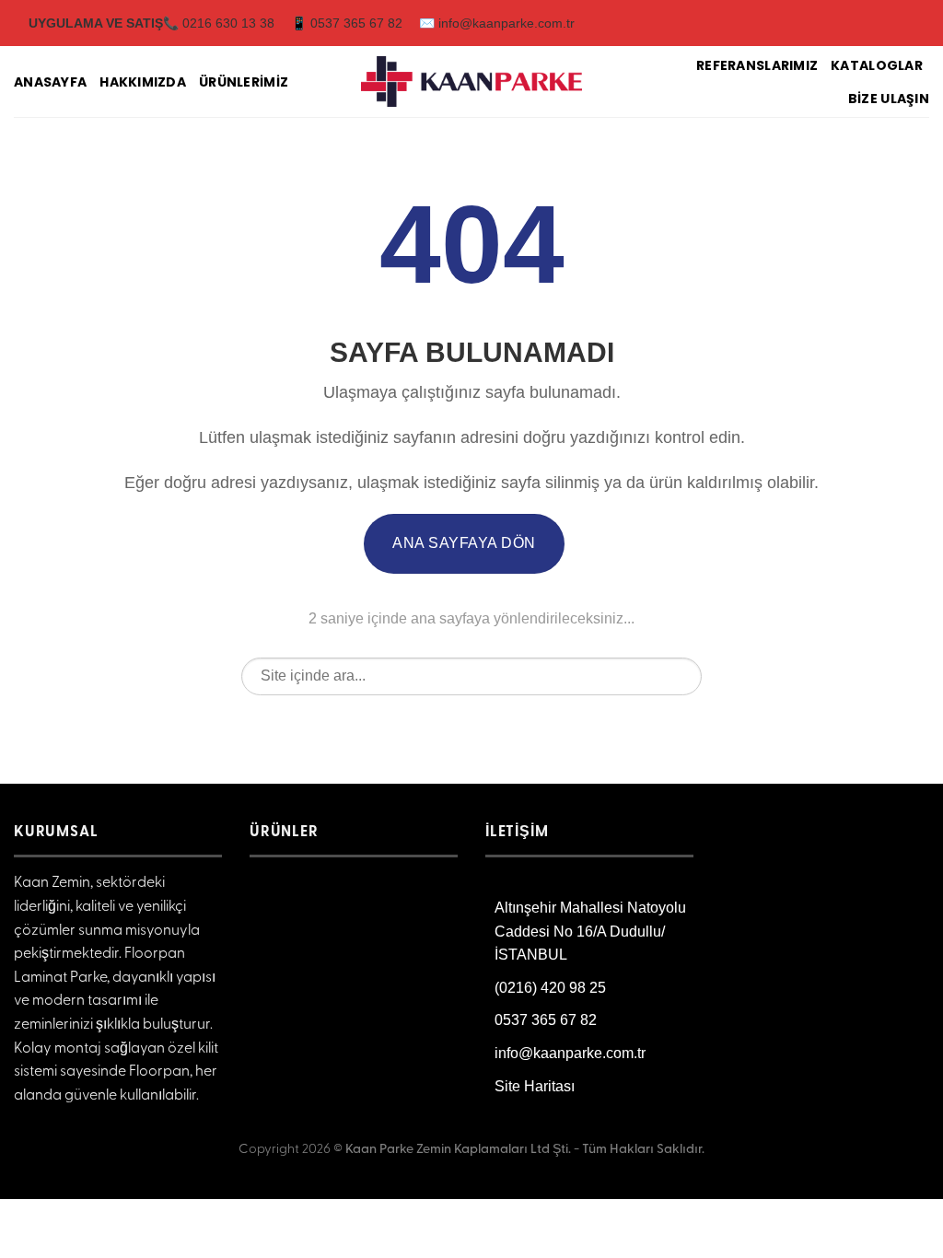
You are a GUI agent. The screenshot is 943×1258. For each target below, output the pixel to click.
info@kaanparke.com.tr (570, 1053)
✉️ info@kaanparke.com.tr (497, 23)
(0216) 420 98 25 (550, 988)
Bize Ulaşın (888, 98)
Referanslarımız (757, 65)
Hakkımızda (142, 82)
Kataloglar (877, 65)
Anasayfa (50, 82)
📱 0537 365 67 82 (346, 23)
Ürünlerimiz (243, 82)
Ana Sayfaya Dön (463, 543)
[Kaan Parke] (471, 82)
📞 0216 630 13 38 (218, 23)
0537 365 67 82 (546, 1020)
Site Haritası (535, 1086)
